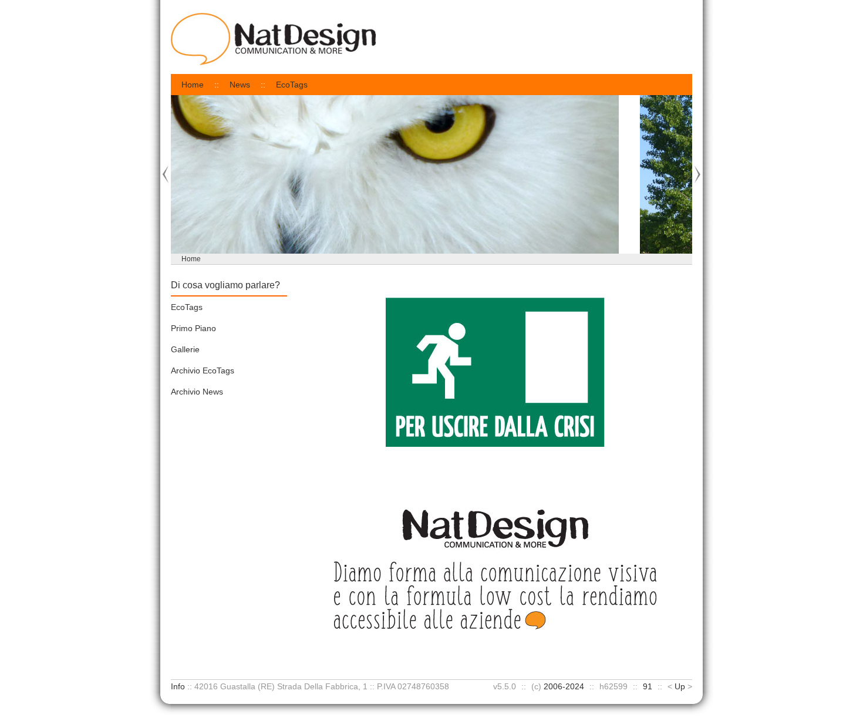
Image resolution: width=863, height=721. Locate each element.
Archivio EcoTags (202, 370)
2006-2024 (564, 686)
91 (647, 686)
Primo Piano (193, 328)
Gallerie (185, 349)
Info (178, 686)
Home (192, 84)
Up (680, 686)
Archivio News (197, 391)
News (240, 84)
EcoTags (292, 84)
